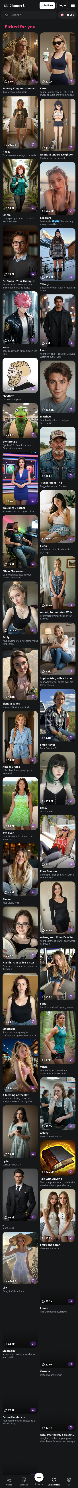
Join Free (47, 5)
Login (62, 5)
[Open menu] (73, 5)
